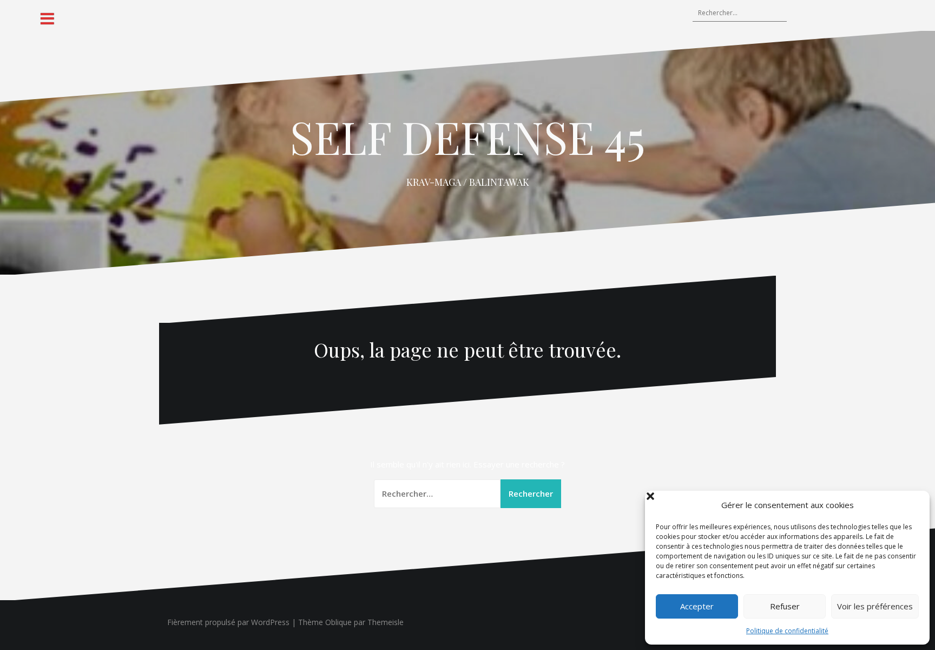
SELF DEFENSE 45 (467, 136)
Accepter (697, 606)
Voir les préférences (875, 606)
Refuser (785, 606)
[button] (913, 504)
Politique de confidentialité (787, 630)
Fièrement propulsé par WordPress (228, 622)
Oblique (338, 622)
